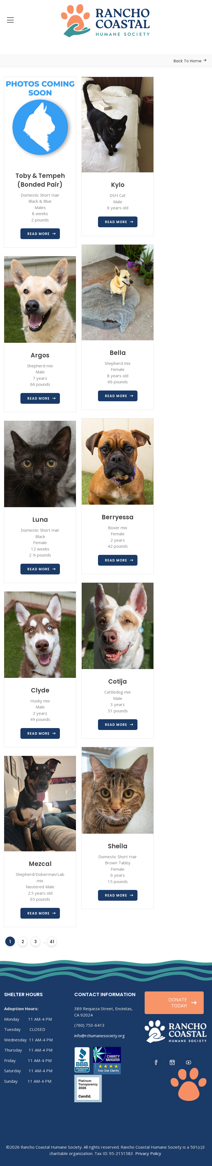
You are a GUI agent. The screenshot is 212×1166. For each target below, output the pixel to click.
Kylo (117, 185)
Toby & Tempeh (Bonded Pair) (40, 180)
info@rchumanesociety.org (99, 1035)
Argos (40, 355)
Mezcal (40, 864)
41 (52, 942)
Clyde (40, 690)
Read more (38, 233)
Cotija (117, 681)
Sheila (118, 846)
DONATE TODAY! (177, 1003)
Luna (40, 519)
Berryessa (118, 517)
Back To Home (188, 61)
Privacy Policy (148, 1153)
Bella (118, 353)
